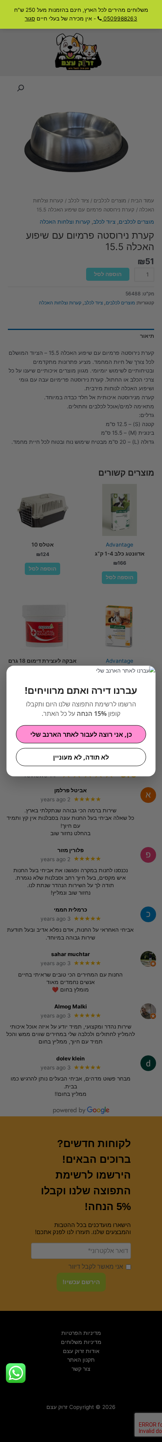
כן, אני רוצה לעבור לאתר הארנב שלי (81, 734)
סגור (30, 18)
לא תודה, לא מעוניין (81, 757)
